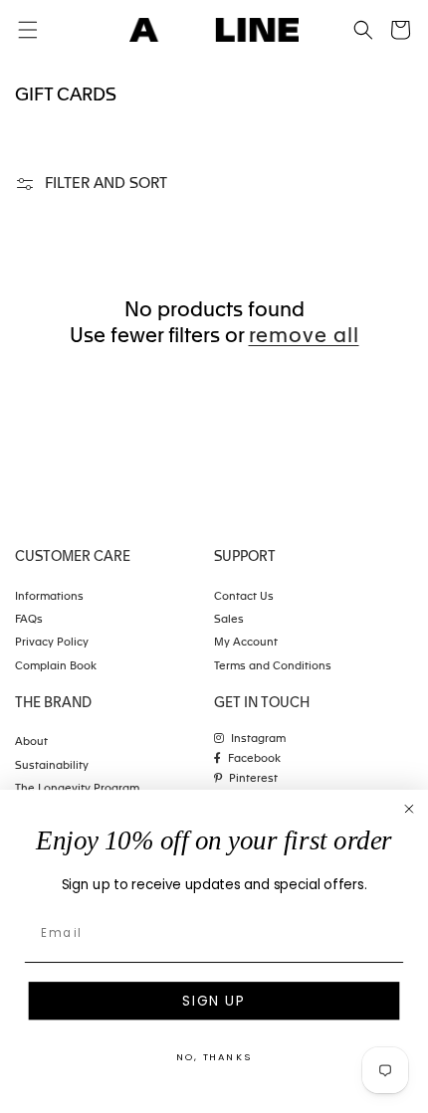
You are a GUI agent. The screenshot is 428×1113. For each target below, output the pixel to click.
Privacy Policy (52, 643)
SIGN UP (213, 1001)
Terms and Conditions (272, 666)
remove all (304, 337)
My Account (246, 643)
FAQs (29, 620)
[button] (363, 30)
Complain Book (56, 666)
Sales (229, 620)
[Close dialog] (408, 809)
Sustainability (52, 766)
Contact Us (244, 597)
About (31, 742)
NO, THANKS (214, 1057)
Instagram (258, 739)
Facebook (254, 759)
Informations (49, 597)
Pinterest (253, 779)
